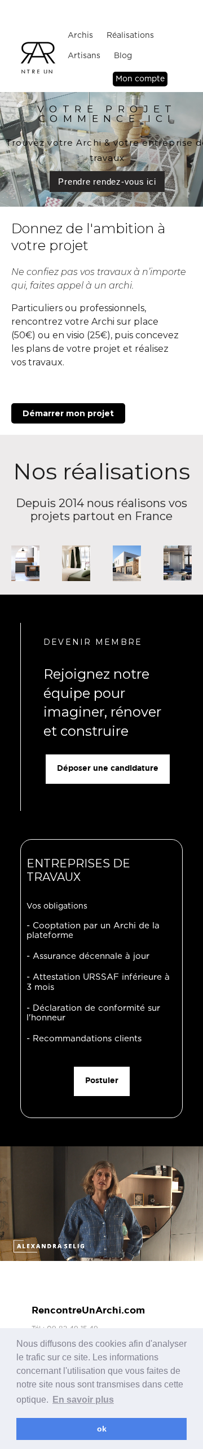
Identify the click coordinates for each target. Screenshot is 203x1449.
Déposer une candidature (107, 768)
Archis (80, 36)
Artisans (84, 56)
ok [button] (102, 1428)
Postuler (101, 1080)
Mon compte (140, 79)
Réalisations (130, 36)
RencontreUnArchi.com (88, 1311)
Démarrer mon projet (68, 413)
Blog (123, 56)
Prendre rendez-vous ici (107, 181)
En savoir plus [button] (83, 1399)
